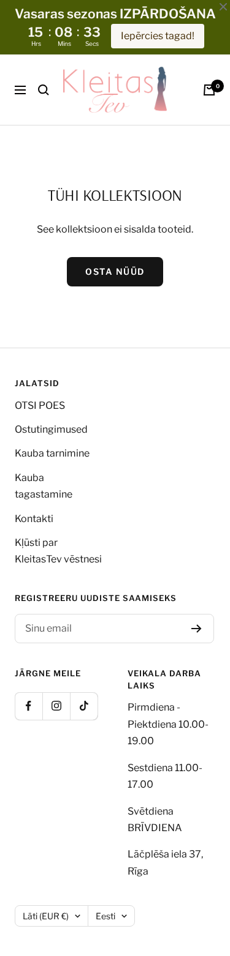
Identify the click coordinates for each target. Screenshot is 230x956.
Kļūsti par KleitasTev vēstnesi (58, 551)
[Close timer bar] (223, 6)
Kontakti (34, 519)
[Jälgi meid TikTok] (84, 706)
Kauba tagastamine (43, 486)
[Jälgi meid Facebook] (28, 706)
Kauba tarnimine (52, 453)
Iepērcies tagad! (157, 36)
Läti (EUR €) (46, 916)
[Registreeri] (196, 628)
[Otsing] (43, 89)
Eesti (105, 916)
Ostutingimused (51, 429)
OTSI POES (40, 405)
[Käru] (209, 89)
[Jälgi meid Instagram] (56, 706)
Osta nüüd (115, 271)
